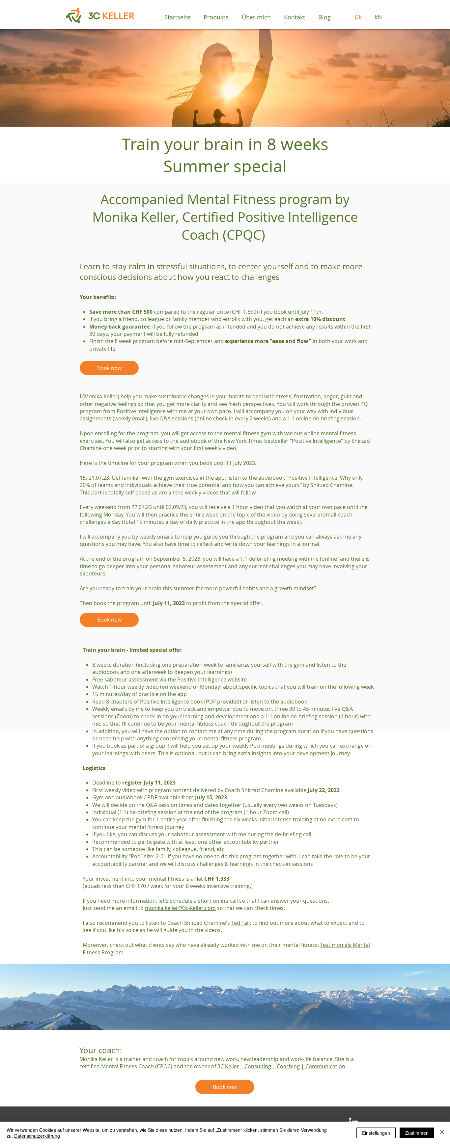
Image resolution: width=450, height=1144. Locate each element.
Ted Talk (241, 922)
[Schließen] (442, 1133)
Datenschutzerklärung (37, 1135)
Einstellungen (376, 1133)
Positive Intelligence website (212, 679)
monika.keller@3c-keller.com (180, 908)
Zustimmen (417, 1133)
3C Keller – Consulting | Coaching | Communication (281, 1066)
